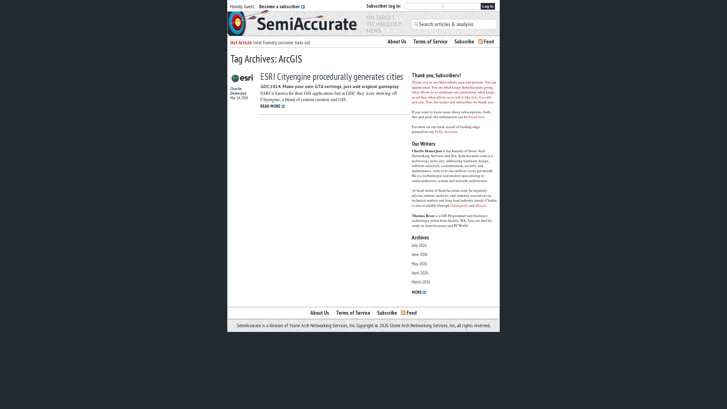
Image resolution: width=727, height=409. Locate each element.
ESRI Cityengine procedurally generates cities (331, 76)
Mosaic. (481, 205)
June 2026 (420, 254)
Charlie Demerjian (238, 91)
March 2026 (421, 282)
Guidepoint (459, 205)
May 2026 (419, 263)
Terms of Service (430, 41)
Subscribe (464, 41)
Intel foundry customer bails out (281, 42)
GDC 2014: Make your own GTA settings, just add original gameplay (329, 86)
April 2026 (420, 273)
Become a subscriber (280, 6)
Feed (489, 41)
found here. (477, 116)
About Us (397, 41)
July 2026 (419, 245)
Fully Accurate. (447, 131)
